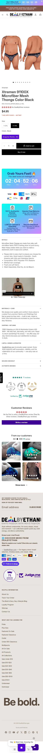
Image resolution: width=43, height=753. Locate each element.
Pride (4, 624)
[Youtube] (13, 732)
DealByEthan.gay (24, 723)
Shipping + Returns (9, 325)
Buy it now (21, 152)
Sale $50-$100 (7, 676)
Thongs (16, 243)
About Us (5, 594)
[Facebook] (6, 732)
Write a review (21, 422)
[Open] (21, 747)
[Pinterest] (33, 732)
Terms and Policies (21, 727)
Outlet (4, 638)
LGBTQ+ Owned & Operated (11, 343)
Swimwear (5, 687)
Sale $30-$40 (7, 669)
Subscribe (35, 507)
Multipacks (6, 645)
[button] (6, 107)
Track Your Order (8, 598)
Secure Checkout (8, 361)
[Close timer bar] (41, 1)
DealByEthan (6, 347)
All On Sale (6, 649)
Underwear (6, 683)
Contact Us (6, 611)
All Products (6, 652)
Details (4, 240)
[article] (11, 451)
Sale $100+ (6, 680)
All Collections (7, 655)
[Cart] (40, 14)
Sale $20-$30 (7, 666)
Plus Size (5, 628)
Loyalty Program (8, 605)
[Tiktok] (17, 732)
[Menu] (2, 14)
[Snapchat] (29, 732)
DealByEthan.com (10, 550)
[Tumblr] (37, 732)
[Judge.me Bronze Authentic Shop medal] (32, 386)
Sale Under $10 (7, 659)
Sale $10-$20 (7, 662)
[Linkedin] (25, 732)
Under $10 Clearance (9, 642)
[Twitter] (21, 732)
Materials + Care (8, 308)
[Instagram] (9, 732)
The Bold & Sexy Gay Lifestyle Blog (14, 601)
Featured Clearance (9, 635)
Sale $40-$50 (7, 673)
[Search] (7, 14)
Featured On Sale (8, 631)
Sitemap (5, 608)
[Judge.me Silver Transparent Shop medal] (11, 386)
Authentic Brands (9, 366)
